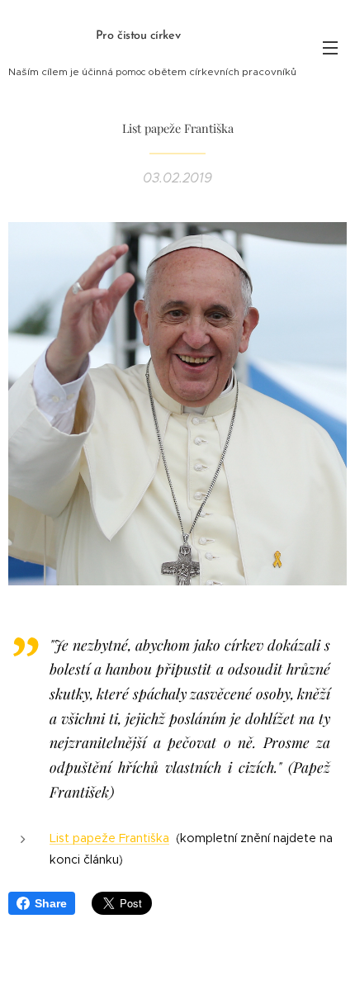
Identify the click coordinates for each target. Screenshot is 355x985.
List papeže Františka (109, 838)
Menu (330, 47)
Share (51, 903)
